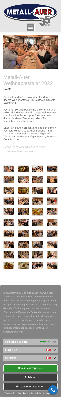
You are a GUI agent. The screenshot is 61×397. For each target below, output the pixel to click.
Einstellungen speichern (30, 386)
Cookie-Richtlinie (13, 393)
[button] (31, 27)
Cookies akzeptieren (30, 368)
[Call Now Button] (53, 389)
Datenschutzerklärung (33, 393)
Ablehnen (30, 377)
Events (7, 89)
